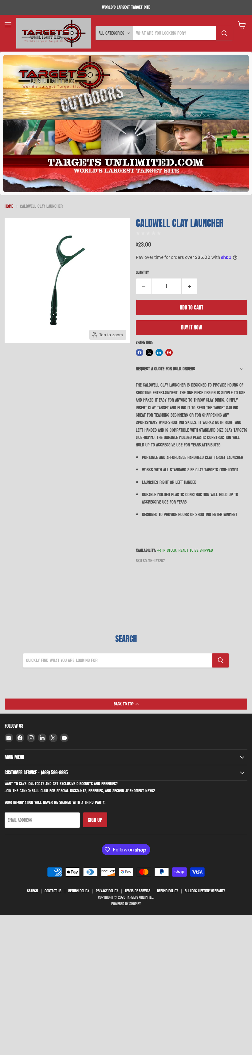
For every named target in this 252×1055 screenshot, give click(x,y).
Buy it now (191, 327)
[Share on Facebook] (139, 352)
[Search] (224, 33)
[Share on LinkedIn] (159, 352)
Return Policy (78, 891)
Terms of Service (137, 891)
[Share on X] (149, 352)
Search (32, 891)
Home (9, 206)
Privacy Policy (107, 891)
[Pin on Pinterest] (169, 352)
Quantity (142, 273)
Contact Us (53, 891)
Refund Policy (167, 891)
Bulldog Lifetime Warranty (205, 891)
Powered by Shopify (126, 904)
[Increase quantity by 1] (189, 286)
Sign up (95, 819)
